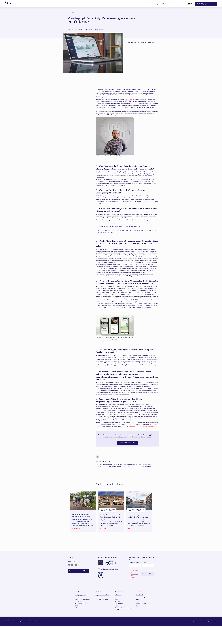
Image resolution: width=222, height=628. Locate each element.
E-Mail (144, 562)
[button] (149, 4)
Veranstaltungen (119, 603)
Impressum (214, 621)
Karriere (138, 599)
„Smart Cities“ (128, 99)
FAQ (76, 608)
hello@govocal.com (73, 561)
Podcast (117, 605)
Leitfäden (117, 597)
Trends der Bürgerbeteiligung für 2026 (123, 608)
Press (137, 605)
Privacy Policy (193, 621)
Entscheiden (78, 601)
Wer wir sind (139, 595)
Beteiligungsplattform (80, 595)
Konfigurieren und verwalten (82, 599)
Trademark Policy (204, 621)
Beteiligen (77, 597)
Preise (76, 605)
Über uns (181, 4)
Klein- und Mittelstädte (102, 599)
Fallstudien (75, 13)
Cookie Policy (184, 621)
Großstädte (98, 597)
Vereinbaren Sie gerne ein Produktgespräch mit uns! (142, 426)
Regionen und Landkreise (103, 595)
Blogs (116, 599)
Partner (138, 601)
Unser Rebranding (141, 603)
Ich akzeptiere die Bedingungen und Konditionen (134, 574)
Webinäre (117, 601)
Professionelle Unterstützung (82, 603)
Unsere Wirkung (140, 597)
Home (69, 13)
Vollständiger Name (134, 562)
